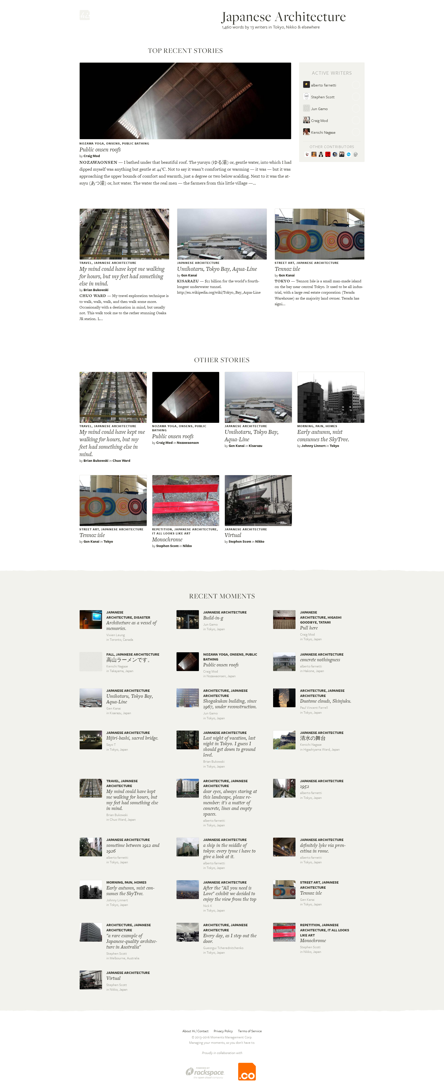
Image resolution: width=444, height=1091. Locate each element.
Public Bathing (135, 143)
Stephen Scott (322, 97)
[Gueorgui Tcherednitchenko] (356, 154)
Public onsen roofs (100, 149)
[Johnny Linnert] (342, 154)
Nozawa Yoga (91, 143)
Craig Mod (92, 155)
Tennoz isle (287, 269)
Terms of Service (250, 1030)
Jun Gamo (319, 108)
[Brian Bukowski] (314, 154)
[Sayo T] (335, 154)
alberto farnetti (323, 85)
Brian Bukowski (96, 289)
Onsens (113, 143)
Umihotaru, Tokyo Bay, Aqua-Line (217, 269)
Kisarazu (188, 281)
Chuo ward (92, 295)
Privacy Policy (223, 1030)
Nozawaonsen (98, 162)
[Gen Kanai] (307, 154)
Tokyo (282, 281)
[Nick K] (349, 154)
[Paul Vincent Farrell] (328, 154)
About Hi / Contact (195, 1030)
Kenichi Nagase (323, 132)
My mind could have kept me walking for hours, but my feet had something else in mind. (121, 276)
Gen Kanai (189, 275)
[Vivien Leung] (321, 154)
